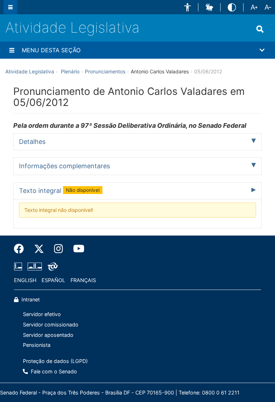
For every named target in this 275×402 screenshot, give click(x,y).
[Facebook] (21, 248)
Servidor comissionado (50, 324)
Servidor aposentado (48, 335)
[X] (39, 248)
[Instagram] (58, 248)
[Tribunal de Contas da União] (51, 266)
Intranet (30, 299)
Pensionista (36, 345)
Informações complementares (64, 166)
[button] (187, 7)
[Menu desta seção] (12, 50)
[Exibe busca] (260, 29)
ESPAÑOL (53, 280)
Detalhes (32, 141)
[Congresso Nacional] (35, 266)
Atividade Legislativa (72, 27)
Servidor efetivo (42, 314)
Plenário (70, 71)
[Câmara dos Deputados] (19, 266)
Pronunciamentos (105, 71)
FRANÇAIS (83, 280)
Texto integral (59, 190)
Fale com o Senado (53, 371)
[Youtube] (76, 248)
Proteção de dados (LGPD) (55, 361)
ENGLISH (25, 280)
